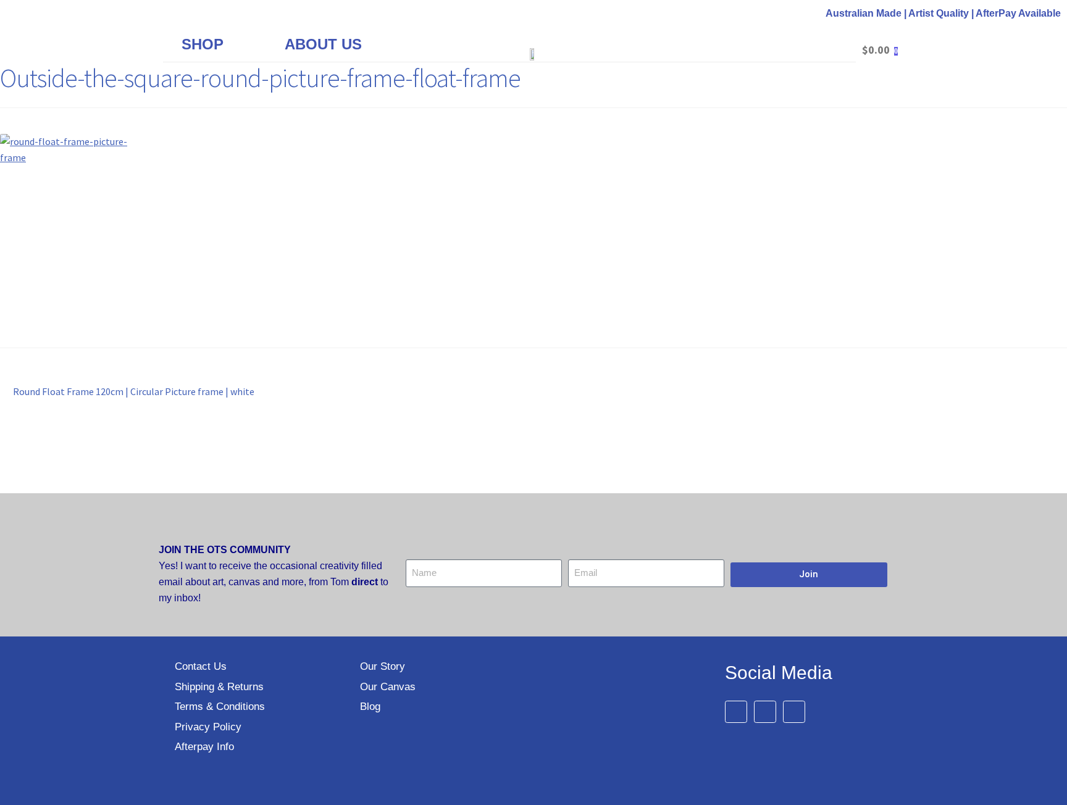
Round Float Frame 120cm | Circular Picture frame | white (133, 391)
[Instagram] (794, 712)
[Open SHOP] (234, 44)
